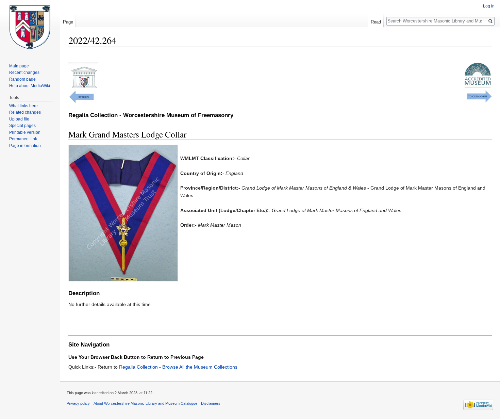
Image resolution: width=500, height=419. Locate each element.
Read (376, 22)
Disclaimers (210, 403)
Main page (19, 66)
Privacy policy (78, 403)
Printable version (24, 132)
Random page (22, 79)
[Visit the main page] (30, 27)
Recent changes (24, 72)
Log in (489, 6)
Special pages (22, 125)
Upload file (19, 119)
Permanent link (23, 138)
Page (68, 22)
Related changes (25, 112)
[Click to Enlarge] (123, 212)
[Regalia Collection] (81, 96)
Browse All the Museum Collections (199, 367)
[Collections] (479, 96)
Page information (25, 145)
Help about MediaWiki (29, 85)
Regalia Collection (138, 367)
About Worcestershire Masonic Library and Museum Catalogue (145, 403)
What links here (23, 105)
